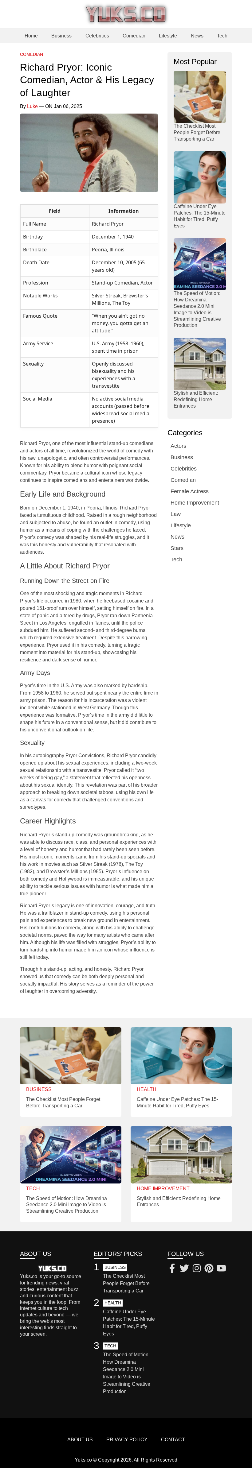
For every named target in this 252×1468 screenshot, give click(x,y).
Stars (177, 548)
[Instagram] (196, 1269)
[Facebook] (172, 1269)
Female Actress (190, 491)
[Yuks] (126, 14)
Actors (178, 446)
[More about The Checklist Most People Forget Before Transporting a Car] (200, 97)
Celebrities (97, 35)
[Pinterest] (209, 1269)
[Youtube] (221, 1269)
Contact (173, 1439)
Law (176, 514)
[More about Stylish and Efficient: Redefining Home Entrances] (200, 364)
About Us (80, 1439)
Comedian (134, 35)
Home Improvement (195, 503)
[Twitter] (184, 1269)
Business (61, 35)
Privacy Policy (127, 1439)
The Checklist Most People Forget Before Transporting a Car (197, 132)
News (197, 35)
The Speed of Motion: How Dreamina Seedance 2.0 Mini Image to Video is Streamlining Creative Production (66, 1205)
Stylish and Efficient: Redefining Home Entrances (196, 399)
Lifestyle (168, 35)
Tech (222, 35)
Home (31, 35)
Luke (32, 106)
